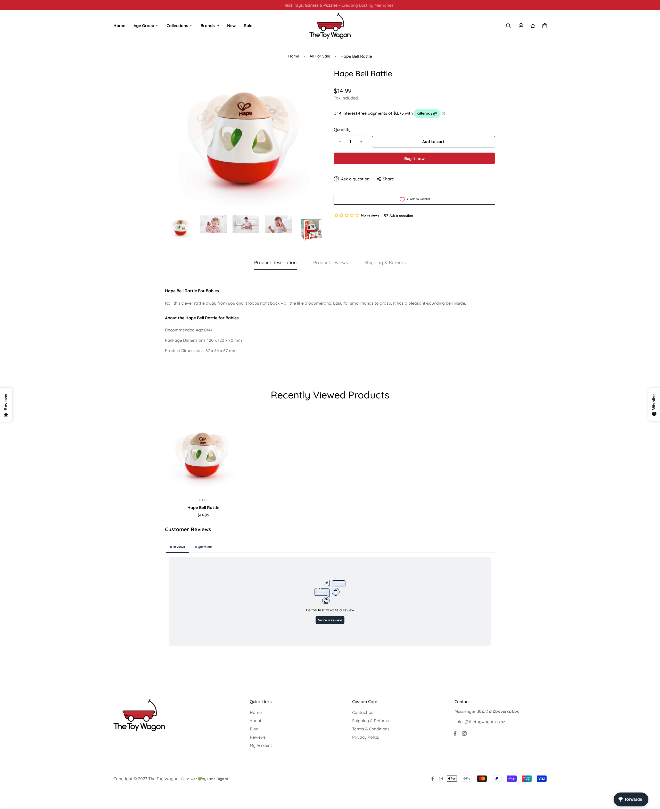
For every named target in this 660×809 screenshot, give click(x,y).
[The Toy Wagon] (330, 25)
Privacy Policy (365, 737)
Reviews (258, 737)
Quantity (342, 129)
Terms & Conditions (371, 728)
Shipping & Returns (370, 720)
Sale (248, 25)
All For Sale (320, 56)
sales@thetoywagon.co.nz (480, 721)
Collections (177, 25)
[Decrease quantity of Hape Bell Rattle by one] (339, 142)
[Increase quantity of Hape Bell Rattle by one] (361, 142)
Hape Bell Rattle (203, 507)
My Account (261, 745)
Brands (208, 25)
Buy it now (414, 158)
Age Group (144, 25)
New (231, 25)
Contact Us (362, 712)
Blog (254, 728)
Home (119, 25)
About (255, 720)
